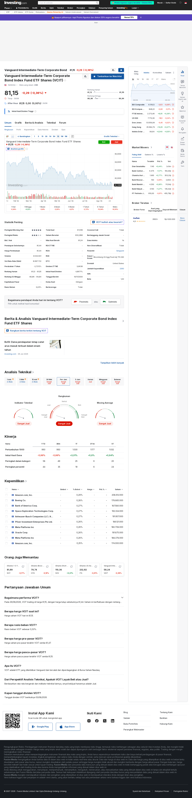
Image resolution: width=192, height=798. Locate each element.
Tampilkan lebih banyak (112, 363)
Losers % (161, 155)
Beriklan (163, 718)
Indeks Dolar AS (138, 132)
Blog (126, 712)
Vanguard (120, 251)
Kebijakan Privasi (162, 791)
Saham (168, 73)
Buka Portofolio (131, 724)
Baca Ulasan (182, 219)
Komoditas (157, 73)
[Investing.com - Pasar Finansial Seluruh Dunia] (15, 3)
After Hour (13, 103)
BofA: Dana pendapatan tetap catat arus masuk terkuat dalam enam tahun (24, 346)
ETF (8, 12)
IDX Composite (138, 105)
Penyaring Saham (106, 8)
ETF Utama (18, 12)
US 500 (135, 118)
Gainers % (149, 155)
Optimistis (112, 302)
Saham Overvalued (91, 12)
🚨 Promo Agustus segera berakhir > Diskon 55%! (132, 3)
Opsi (63, 130)
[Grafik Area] (12, 136)
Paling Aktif (136, 155)
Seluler (127, 718)
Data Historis (43, 130)
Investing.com (10, 354)
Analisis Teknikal (17, 372)
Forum (62, 122)
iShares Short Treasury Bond (67, 566)
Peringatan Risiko (181, 791)
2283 (122, 269)
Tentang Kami (166, 712)
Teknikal (51, 122)
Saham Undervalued (73, 12)
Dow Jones (136, 123)
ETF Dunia (29, 12)
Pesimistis (83, 302)
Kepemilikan (29, 130)
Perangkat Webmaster (134, 729)
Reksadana (40, 12)
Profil (18, 130)
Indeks (146, 73)
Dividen (55, 130)
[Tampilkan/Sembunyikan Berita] (72, 136)
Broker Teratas (140, 203)
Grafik (18, 122)
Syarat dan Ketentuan (141, 791)
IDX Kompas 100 (139, 109)
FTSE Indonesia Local (141, 114)
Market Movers (140, 147)
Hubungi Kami (166, 724)
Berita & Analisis (34, 122)
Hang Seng (136, 127)
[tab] (10, 381)
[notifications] (180, 2)
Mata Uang (136, 72)
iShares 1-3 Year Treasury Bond (20, 566)
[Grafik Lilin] (7, 136)
